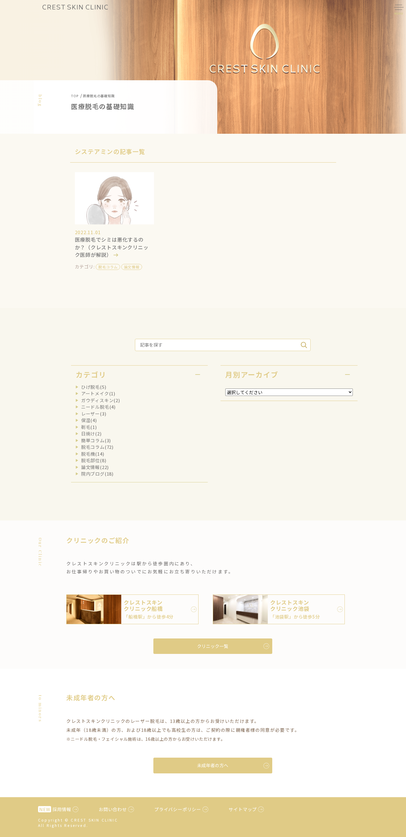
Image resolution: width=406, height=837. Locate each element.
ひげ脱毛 (90, 387)
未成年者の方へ (212, 765)
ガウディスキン (97, 400)
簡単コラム (93, 440)
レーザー (90, 413)
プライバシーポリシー (177, 809)
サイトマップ (243, 809)
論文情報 (131, 266)
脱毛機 (88, 454)
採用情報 (55, 809)
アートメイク (95, 393)
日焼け (88, 433)
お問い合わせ (113, 809)
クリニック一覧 (212, 646)
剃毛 (86, 427)
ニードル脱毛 (95, 407)
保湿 (86, 420)
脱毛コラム (107, 266)
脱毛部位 (90, 460)
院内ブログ (93, 474)
